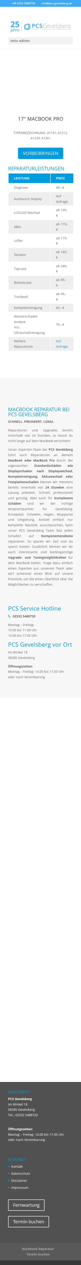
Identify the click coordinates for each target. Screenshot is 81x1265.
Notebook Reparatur (38, 1249)
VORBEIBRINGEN (40, 153)
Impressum (19, 1187)
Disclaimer (19, 1180)
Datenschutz (20, 1173)
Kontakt (17, 1166)
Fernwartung (26, 1205)
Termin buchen (28, 1222)
